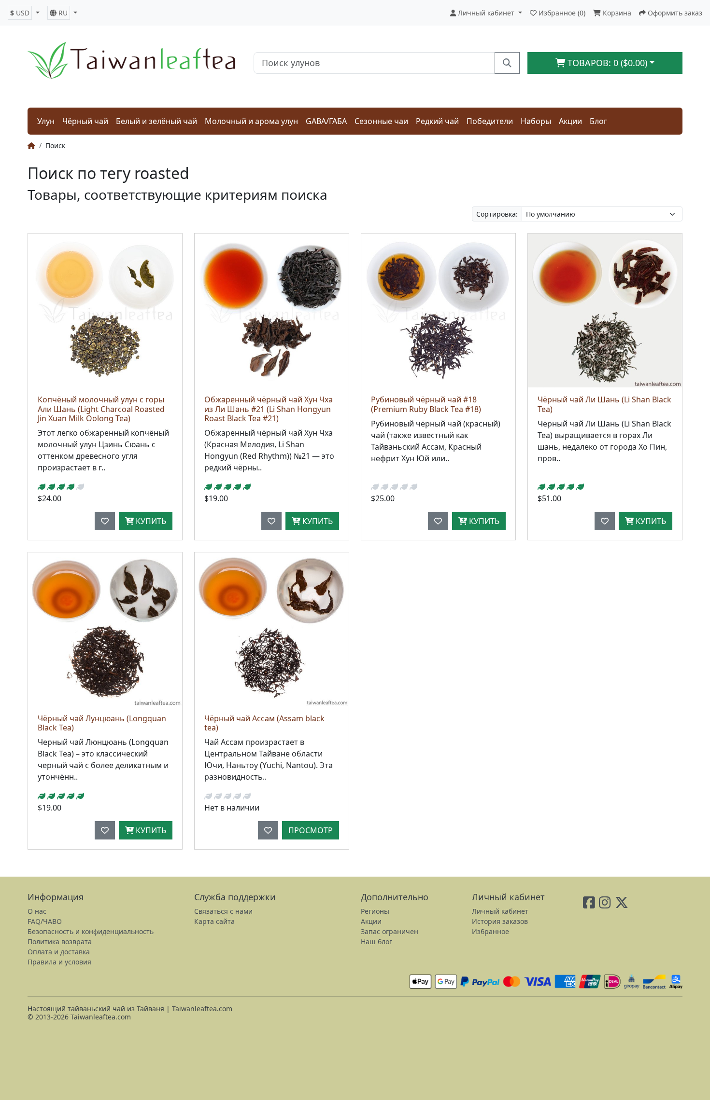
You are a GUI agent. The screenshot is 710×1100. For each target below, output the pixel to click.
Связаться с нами (223, 911)
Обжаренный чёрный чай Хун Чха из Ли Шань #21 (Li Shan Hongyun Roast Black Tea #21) (268, 408)
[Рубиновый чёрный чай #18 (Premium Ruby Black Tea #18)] (438, 310)
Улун (46, 121)
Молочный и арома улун (251, 121)
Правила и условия (59, 961)
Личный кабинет (500, 911)
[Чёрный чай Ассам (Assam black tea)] (272, 629)
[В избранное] (105, 521)
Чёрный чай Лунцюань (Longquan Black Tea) (102, 723)
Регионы (375, 911)
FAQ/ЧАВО (45, 921)
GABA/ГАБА (326, 121)
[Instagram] (605, 904)
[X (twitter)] (621, 904)
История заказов (500, 921)
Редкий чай (437, 121)
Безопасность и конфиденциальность (91, 931)
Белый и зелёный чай (156, 121)
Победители (490, 121)
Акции (570, 121)
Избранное (490, 931)
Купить (150, 521)
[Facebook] (589, 904)
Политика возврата (60, 941)
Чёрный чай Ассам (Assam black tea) (264, 723)
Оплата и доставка (59, 951)
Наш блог (376, 941)
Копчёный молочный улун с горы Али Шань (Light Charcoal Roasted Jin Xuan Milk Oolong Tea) (101, 408)
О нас (37, 911)
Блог (598, 121)
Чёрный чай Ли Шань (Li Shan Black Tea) (604, 404)
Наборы (536, 121)
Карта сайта (214, 921)
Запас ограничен (389, 931)
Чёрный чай (85, 121)
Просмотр (310, 830)
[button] (23, 13)
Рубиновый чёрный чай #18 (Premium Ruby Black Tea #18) (426, 404)
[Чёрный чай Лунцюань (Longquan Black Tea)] (105, 629)
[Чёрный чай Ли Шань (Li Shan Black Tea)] (605, 310)
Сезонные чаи (381, 121)
